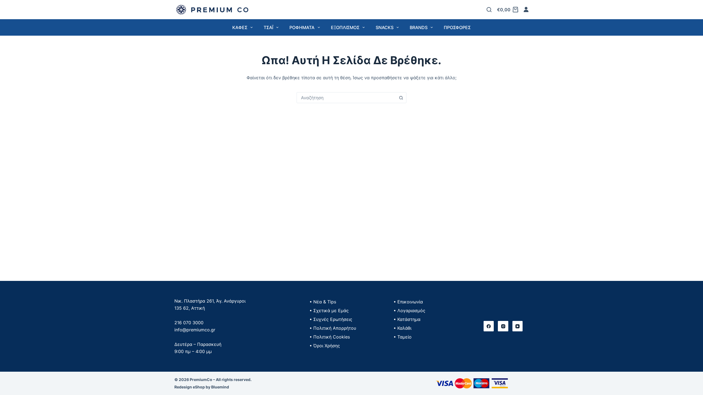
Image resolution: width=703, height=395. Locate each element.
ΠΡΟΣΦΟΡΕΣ (457, 27)
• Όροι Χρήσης (324, 345)
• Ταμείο (403, 337)
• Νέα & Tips (322, 301)
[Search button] (401, 97)
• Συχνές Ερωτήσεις (330, 319)
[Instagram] (503, 326)
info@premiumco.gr (194, 329)
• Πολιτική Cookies (329, 337)
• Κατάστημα (407, 319)
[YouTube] (517, 326)
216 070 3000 (188, 322)
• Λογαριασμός (409, 310)
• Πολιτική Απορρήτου (332, 328)
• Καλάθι (402, 328)
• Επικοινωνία (408, 301)
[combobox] (346, 97)
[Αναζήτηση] (489, 9)
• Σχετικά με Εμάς (329, 310)
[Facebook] (489, 326)
